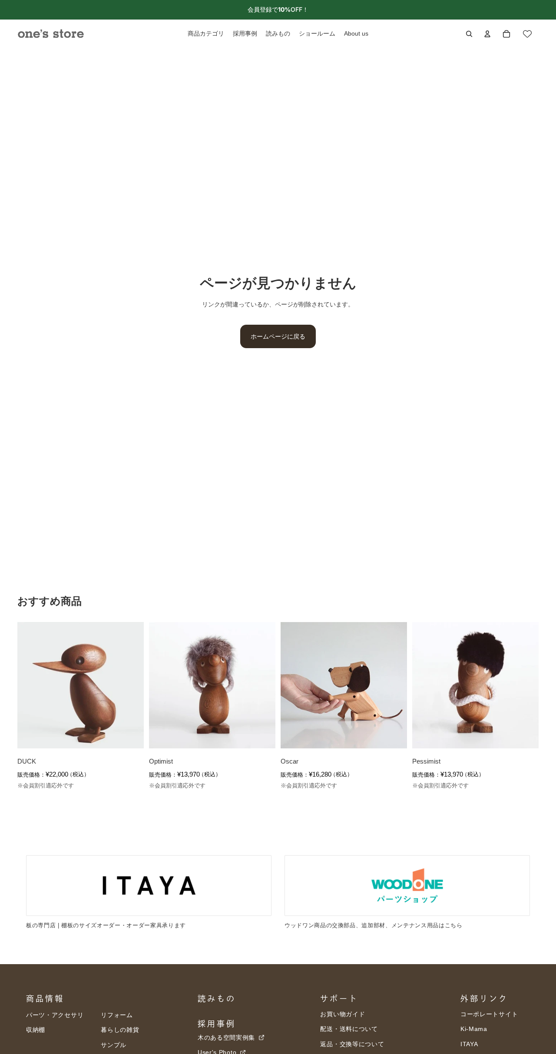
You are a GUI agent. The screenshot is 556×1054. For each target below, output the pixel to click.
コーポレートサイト (489, 1014)
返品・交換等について (352, 1044)
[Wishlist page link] (527, 34)
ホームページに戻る (278, 336)
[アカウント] (487, 33)
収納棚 (35, 1029)
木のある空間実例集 (227, 1037)
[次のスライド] (131, 685)
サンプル (113, 1044)
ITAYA (469, 1044)
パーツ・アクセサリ (54, 1014)
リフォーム (117, 1014)
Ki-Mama (473, 1028)
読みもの (217, 998)
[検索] (469, 33)
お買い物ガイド (342, 1014)
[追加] (130, 735)
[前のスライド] (30, 685)
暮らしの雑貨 (120, 1029)
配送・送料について (348, 1028)
